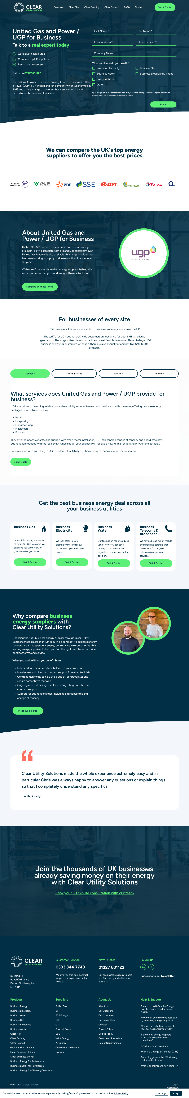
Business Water (18, 1015)
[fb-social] (151, 967)
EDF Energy (62, 1015)
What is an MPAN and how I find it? (159, 1065)
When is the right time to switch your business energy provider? (158, 1027)
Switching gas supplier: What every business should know (159, 1058)
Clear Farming (17, 1038)
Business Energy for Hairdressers (27, 1065)
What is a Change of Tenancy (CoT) (159, 1051)
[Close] (185, 1093)
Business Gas (17, 1020)
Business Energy (18, 1006)
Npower (60, 1052)
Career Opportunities (109, 1043)
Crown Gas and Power (67, 1047)
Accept (176, 1093)
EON (58, 1020)
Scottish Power (64, 1029)
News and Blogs (106, 1020)
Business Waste (18, 1029)
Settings (161, 1093)
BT (57, 1010)
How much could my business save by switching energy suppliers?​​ (159, 1019)
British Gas (61, 1006)
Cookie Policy (105, 1033)
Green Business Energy (22, 1047)
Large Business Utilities (22, 1052)
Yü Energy (61, 1043)
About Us (103, 1006)
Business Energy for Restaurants (27, 1061)
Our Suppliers (105, 1010)
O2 (57, 1024)
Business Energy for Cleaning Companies (28, 1070)
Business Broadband (20, 1024)
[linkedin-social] (143, 967)
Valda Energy (62, 1038)
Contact (102, 1024)
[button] (58, 7)
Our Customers (106, 1015)
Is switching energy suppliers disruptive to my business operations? (156, 1037)
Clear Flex (15, 1033)
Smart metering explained (154, 1046)
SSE (58, 1033)
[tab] (30, 373)
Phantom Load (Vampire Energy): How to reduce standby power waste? (158, 1009)
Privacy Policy (105, 1029)
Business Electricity (20, 1010)
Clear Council (17, 1043)
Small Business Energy (22, 1056)
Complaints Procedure (110, 1038)
